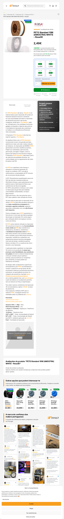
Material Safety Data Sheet (14, 301)
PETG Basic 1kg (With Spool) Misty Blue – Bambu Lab (31, 398)
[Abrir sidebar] (6, 6)
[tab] (12, 105)
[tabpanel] (20, 228)
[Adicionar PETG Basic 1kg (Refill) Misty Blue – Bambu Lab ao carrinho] (45, 390)
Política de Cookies (30, 516)
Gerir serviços (5, 499)
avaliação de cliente (46, 29)
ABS (17, 228)
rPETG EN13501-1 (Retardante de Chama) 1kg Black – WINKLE (8, 398)
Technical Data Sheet (12, 299)
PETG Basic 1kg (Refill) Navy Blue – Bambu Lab (54, 397)
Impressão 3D (10, 14)
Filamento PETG (29, 14)
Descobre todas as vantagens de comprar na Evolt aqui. (46, 128)
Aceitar (31, 504)
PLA (28, 231)
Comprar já (46, 90)
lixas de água (29, 278)
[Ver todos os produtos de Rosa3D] (39, 24)
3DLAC (28, 318)
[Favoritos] (50, 6)
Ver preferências (31, 513)
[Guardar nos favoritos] (58, 14)
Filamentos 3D (19, 14)
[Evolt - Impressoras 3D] (14, 6)
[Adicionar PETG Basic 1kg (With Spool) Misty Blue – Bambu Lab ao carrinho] (34, 390)
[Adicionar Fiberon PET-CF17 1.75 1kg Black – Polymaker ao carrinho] (22, 390)
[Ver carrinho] (53, 6)
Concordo (19, 334)
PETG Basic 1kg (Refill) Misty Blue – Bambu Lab (43, 397)
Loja (4, 14)
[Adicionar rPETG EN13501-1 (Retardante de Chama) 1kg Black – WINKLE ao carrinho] (11, 390)
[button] (17, 28)
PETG (31, 146)
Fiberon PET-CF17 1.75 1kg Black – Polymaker (19, 397)
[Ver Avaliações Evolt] (31, 463)
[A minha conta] (56, 6)
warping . (28, 294)
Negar (31, 508)
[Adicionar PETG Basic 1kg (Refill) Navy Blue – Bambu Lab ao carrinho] (57, 390)
